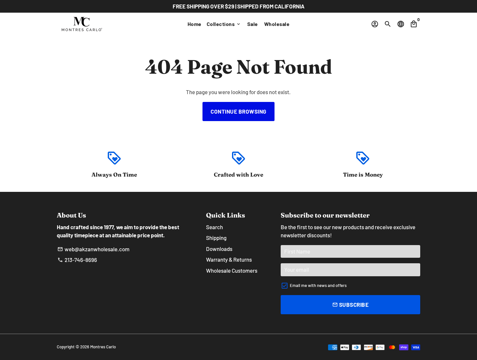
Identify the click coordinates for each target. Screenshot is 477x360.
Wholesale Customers (231, 270)
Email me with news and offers (318, 285)
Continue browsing (238, 111)
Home (195, 24)
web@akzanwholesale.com (93, 249)
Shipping (216, 237)
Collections (224, 24)
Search (214, 227)
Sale (252, 24)
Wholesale (277, 24)
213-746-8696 (77, 259)
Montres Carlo (103, 346)
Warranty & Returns (229, 259)
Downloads (219, 248)
